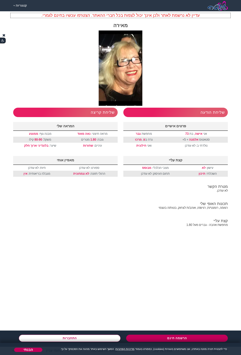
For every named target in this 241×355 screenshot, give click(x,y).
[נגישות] (2, 40)
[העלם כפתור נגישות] (3, 35)
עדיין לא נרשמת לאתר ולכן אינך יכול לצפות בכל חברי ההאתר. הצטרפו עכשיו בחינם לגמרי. (120, 15)
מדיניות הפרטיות (124, 348)
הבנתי (28, 350)
